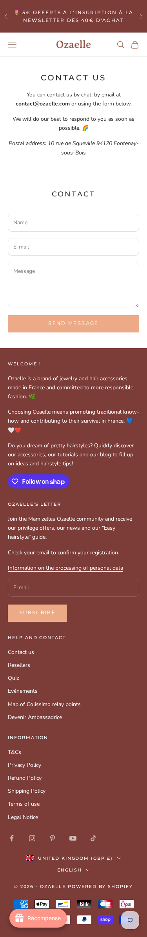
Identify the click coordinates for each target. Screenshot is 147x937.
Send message (73, 323)
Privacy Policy (24, 765)
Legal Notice (23, 817)
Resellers (19, 665)
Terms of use (24, 804)
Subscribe (37, 612)
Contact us (21, 652)
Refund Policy (25, 778)
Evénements (23, 691)
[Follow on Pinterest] (52, 838)
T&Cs (14, 752)
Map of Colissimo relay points (44, 704)
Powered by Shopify (100, 886)
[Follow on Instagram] (32, 838)
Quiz (13, 678)
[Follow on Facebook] (12, 838)
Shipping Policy (26, 791)
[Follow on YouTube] (73, 838)
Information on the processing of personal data (65, 568)
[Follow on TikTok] (93, 838)
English (69, 870)
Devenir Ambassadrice (35, 717)
